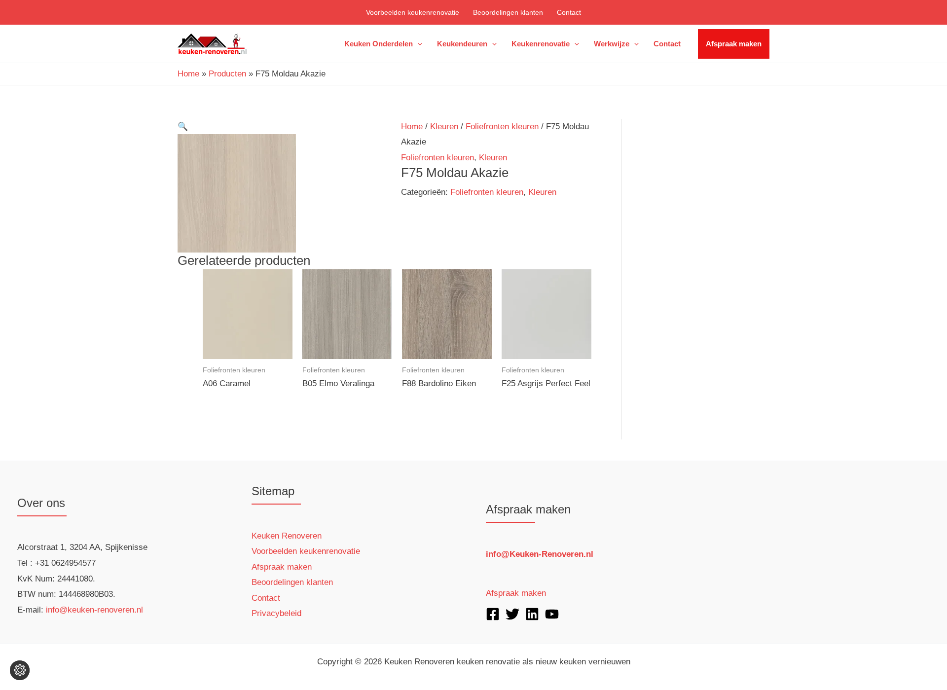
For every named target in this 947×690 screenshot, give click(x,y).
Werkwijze (611, 43)
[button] (417, 44)
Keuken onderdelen (378, 43)
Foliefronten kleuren (502, 126)
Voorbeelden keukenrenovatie (412, 12)
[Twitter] (512, 614)
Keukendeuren (462, 43)
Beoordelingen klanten (508, 12)
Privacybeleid (276, 613)
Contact (569, 12)
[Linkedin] (532, 614)
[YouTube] (552, 614)
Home (412, 126)
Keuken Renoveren (287, 536)
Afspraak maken (734, 43)
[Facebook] (493, 614)
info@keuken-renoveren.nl (94, 610)
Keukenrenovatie (540, 43)
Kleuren (444, 126)
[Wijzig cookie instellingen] (20, 670)
